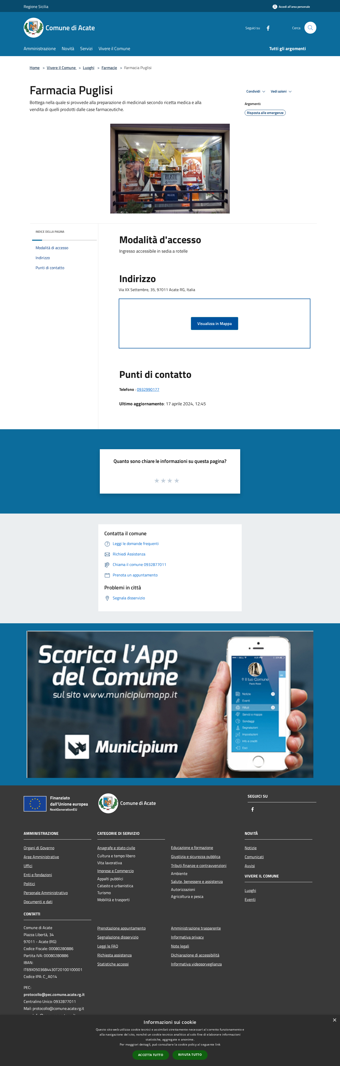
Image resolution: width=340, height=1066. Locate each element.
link (217, 1044)
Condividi (253, 91)
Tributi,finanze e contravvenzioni (199, 865)
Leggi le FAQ (107, 946)
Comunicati (254, 857)
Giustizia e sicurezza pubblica (195, 856)
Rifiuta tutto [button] (190, 1055)
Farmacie (109, 68)
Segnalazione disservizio (117, 937)
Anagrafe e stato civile (116, 848)
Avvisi (250, 866)
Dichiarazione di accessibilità (195, 955)
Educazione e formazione (192, 848)
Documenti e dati (38, 902)
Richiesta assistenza (114, 955)
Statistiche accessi (113, 964)
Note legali (180, 946)
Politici (29, 884)
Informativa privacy (187, 937)
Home (35, 68)
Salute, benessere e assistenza (197, 881)
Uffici (28, 866)
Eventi (250, 899)
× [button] (334, 1020)
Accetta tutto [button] (150, 1055)
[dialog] (170, 1040)
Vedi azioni (279, 91)
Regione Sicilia (36, 6)
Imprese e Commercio (115, 871)
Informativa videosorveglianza (196, 964)
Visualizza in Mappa (214, 323)
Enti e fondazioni (38, 875)
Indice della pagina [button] (50, 231)
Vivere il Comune (62, 68)
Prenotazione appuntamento (121, 928)
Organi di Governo (39, 848)
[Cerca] (310, 28)
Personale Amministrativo (46, 893)
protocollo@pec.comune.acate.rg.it (54, 994)
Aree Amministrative (41, 857)
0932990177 (148, 389)
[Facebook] (266, 27)
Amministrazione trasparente (196, 928)
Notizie (251, 848)
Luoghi (88, 68)
